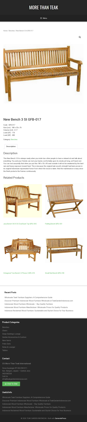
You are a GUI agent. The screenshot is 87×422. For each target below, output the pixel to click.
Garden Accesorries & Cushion (14, 337)
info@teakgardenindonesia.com (14, 379)
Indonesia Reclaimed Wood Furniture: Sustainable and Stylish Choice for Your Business (39, 311)
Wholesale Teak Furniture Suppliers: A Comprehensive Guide (28, 297)
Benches (12, 31)
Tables (5, 350)
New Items (6, 340)
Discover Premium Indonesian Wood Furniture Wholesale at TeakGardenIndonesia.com (39, 301)
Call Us (5, 376)
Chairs (4, 330)
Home (5, 31)
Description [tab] (11, 146)
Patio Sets (6, 344)
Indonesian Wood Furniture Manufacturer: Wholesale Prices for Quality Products (36, 307)
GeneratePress (60, 418)
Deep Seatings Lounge (11, 334)
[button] (80, 37)
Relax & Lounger (8, 347)
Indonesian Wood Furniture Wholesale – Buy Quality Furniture (29, 304)
